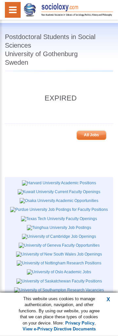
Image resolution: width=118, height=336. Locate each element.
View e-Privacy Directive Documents (59, 328)
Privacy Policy (79, 323)
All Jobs (91, 135)
